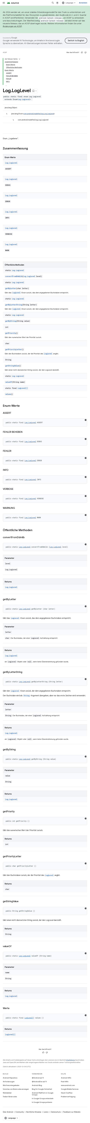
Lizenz (46, 1112)
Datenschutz (56, 1112)
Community (19, 1112)
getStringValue (12, 366)
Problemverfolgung (68, 1097)
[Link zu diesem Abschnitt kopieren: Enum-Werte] (22, 406)
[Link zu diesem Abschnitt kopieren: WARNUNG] (17, 508)
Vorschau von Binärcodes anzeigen (16, 1089)
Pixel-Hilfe (64, 1082)
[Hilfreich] (82, 52)
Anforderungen (9, 1082)
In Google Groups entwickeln (42, 1098)
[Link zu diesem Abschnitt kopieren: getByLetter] (18, 599)
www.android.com (68, 1085)
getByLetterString (13, 305)
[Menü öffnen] (3, 3)
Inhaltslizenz (70, 1060)
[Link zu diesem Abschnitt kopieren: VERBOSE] (15, 489)
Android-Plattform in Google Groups (42, 1094)
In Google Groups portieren (42, 1102)
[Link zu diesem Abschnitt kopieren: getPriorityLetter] (23, 856)
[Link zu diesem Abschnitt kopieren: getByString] (17, 749)
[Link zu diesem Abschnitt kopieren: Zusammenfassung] (30, 148)
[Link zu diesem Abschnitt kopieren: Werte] (11, 1008)
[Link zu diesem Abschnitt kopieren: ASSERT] (13, 413)
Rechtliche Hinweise (33, 1112)
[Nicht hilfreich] (85, 52)
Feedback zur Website (71, 1112)
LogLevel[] (23, 388)
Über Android (8, 1112)
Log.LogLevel (24, 99)
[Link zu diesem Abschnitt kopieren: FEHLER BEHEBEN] (24, 432)
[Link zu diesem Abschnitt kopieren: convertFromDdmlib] (27, 537)
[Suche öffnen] (52, 2)
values (8, 394)
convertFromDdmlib (13, 276)
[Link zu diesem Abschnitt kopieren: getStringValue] (21, 901)
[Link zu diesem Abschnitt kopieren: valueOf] (13, 946)
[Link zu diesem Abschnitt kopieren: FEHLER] (13, 451)
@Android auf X (38, 1078)
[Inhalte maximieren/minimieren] (19, 59)
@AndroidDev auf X (39, 1082)
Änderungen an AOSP (12, 26)
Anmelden (83, 3)
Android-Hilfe (66, 1078)
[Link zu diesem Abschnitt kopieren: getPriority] (17, 811)
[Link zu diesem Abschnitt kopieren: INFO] (10, 470)
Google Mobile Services (69, 1089)
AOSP (5, 52)
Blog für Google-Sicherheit (42, 1089)
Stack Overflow (66, 1093)
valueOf (8, 382)
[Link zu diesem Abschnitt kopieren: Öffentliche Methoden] (34, 530)
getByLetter (10, 288)
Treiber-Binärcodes (10, 1097)
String (27, 695)
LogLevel (16, 292)
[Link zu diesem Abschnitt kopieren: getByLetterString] (24, 672)
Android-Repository (10, 1078)
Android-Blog (37, 1085)
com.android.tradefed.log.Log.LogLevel (38, 114)
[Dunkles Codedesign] (85, 420)
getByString (10, 321)
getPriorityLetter (13, 349)
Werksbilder (7, 1093)
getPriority (10, 333)
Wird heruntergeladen (11, 1085)
